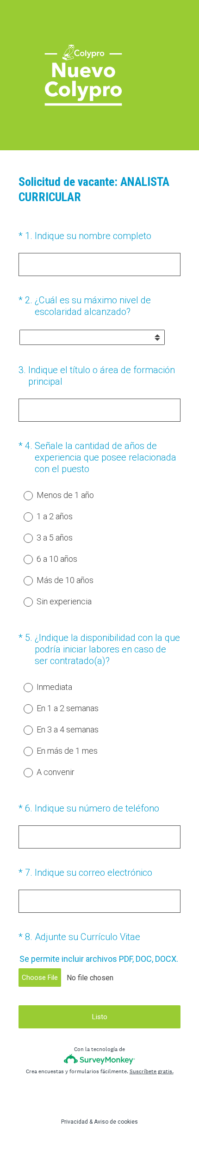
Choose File (40, 977)
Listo (99, 1017)
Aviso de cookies (116, 1122)
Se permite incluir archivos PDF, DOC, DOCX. (98, 959)
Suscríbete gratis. (152, 1071)
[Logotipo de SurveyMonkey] (100, 1059)
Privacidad (74, 1122)
